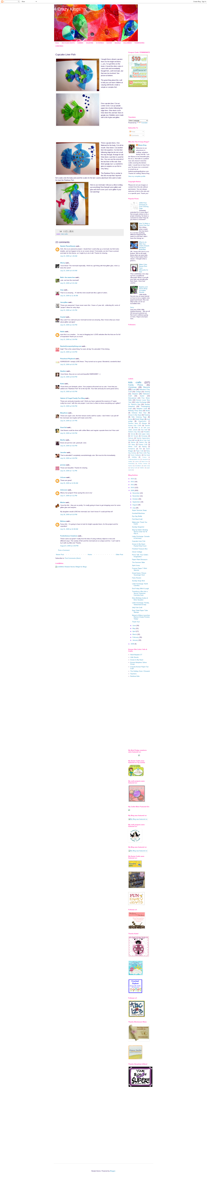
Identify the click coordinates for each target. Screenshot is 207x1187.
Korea (130, 419)
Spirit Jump (147, 465)
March (135, 634)
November (136, 496)
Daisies (133, 442)
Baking (144, 446)
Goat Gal (63, 427)
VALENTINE (89, 43)
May (134, 628)
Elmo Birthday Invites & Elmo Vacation (140, 599)
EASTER (109, 43)
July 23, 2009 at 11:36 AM (69, 295)
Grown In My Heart (134, 415)
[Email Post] (60, 231)
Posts (133, 131)
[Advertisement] (139, 101)
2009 (133, 490)
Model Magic (139, 419)
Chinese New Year (139, 413)
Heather (63, 371)
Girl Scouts (134, 436)
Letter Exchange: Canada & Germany (141, 537)
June (134, 625)
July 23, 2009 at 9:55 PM (68, 406)
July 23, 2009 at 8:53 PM (68, 377)
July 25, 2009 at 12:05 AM (69, 483)
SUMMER (80, 43)
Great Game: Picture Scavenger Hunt (139, 574)
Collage (138, 391)
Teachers (133, 674)
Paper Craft (139, 451)
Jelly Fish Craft (137, 607)
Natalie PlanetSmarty (67, 246)
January (135, 640)
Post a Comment (64, 550)
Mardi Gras (145, 461)
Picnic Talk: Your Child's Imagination (140, 555)
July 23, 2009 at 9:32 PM (68, 391)
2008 (133, 644)
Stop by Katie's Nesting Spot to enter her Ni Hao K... (140, 531)
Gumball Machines (138, 513)
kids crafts (64, 234)
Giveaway (144, 436)
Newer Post (60, 554)
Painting (147, 415)
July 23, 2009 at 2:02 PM (68, 325)
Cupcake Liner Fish (138, 541)
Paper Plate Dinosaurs (139, 559)
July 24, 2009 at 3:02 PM (68, 433)
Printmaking (131, 463)
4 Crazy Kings (67, 9)
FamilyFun (131, 449)
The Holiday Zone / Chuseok (140, 671)
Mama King (142, 145)
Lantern (137, 461)
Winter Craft (132, 446)
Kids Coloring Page (139, 417)
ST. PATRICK (100, 43)
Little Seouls (134, 657)
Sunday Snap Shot (138, 581)
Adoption (135, 394)
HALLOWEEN (127, 43)
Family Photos (135, 385)
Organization (142, 421)
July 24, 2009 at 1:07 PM (68, 420)
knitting (134, 457)
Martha (62, 440)
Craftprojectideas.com (134, 459)
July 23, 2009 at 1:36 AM (68, 256)
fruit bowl (147, 455)
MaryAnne (64, 413)
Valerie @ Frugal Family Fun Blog (72, 398)
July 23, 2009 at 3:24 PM (68, 352)
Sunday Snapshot (138, 527)
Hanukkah (145, 459)
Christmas (132, 387)
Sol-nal (133, 434)
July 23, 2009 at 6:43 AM (68, 270)
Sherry (62, 263)
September (136, 502)
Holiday (130, 461)
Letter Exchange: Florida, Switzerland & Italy (140, 603)
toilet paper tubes (144, 434)
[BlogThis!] (66, 231)
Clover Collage (137, 552)
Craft (134, 389)
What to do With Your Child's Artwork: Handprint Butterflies (144, 245)
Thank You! (136, 622)
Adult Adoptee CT (136, 654)
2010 (133, 487)
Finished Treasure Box (139, 549)
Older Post (119, 554)
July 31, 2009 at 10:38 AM (69, 529)
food (135, 440)
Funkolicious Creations (69, 536)
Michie (62, 502)
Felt (140, 449)
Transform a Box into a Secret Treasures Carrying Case (140, 593)
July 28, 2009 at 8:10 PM (68, 514)
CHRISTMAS (59, 46)
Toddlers (142, 467)
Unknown (63, 490)
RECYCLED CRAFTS (68, 43)
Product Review (142, 463)
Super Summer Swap (139, 510)
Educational (132, 398)
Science (130, 465)
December (136, 493)
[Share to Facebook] (70, 231)
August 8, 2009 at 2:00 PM (69, 546)
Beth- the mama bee (67, 277)
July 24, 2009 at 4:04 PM (68, 458)
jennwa (63, 465)
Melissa (63, 521)
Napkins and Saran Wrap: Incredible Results (143, 289)
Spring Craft (133, 467)
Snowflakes (138, 465)
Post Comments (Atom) (73, 558)
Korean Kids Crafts (134, 425)
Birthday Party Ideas (135, 410)
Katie (62, 383)
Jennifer (63, 452)
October (135, 499)
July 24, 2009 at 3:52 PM (68, 446)
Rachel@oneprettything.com (70, 346)
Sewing (147, 391)
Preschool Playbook (67, 358)
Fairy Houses (136, 578)
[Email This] (64, 231)
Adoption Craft (141, 408)
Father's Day (143, 442)
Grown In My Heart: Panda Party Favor (139, 545)
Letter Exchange (141, 402)
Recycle (146, 387)
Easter (142, 396)
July (134, 508)
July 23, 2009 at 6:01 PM (68, 364)
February (136, 637)
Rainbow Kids (135, 676)
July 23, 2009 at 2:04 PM (68, 339)
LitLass (63, 477)
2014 (133, 479)
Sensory (130, 438)
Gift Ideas (131, 444)
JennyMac (64, 302)
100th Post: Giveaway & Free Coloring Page (143, 205)
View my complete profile (136, 176)
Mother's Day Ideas (134, 432)
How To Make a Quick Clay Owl (144, 224)
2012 (133, 481)
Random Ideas (133, 423)
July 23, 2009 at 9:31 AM (68, 283)
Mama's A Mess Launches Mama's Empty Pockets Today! (141, 617)
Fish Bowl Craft (137, 519)
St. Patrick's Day (134, 404)
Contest (144, 457)
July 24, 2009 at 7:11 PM (68, 471)
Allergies (144, 423)
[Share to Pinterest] (72, 231)
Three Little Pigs (144, 453)
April (134, 631)
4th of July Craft (145, 440)
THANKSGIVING (139, 43)
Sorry (132, 307)
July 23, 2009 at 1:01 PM (68, 310)
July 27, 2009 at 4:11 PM (68, 495)
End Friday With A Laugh (140, 588)
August (135, 505)
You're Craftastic (136, 455)
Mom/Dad (118, 43)
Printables (147, 432)
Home (57, 43)
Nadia (62, 331)
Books (148, 410)
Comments (135, 135)
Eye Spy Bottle (137, 516)
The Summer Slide (138, 562)
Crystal (62, 317)
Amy (62, 290)
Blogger (112, 1171)
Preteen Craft (142, 444)
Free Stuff (144, 430)
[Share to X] (68, 231)
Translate (144, 123)
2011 (132, 484)
